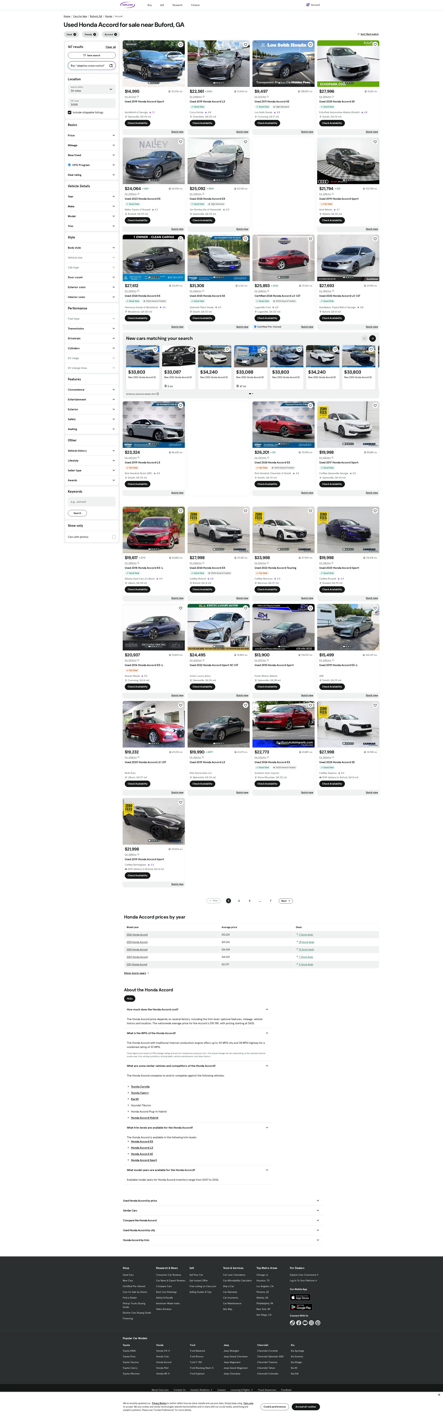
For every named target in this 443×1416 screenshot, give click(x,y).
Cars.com (248, 1403)
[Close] (439, 1395)
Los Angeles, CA (264, 1286)
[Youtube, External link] (305, 1322)
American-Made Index (168, 1303)
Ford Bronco (197, 1356)
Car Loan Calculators (234, 1274)
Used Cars (128, 1274)
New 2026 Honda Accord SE (142, 377)
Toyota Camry (140, 1092)
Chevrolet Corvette (267, 1350)
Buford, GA (96, 16)
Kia (292, 1345)
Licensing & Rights (240, 1389)
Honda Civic (162, 1356)
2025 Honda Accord (137, 942)
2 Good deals (305, 934)
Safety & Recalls (164, 1297)
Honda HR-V (163, 1373)
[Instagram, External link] (311, 1322)
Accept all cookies (306, 1406)
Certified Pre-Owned (134, 1286)
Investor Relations (200, 1389)
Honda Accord (163, 1362)
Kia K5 (135, 1099)
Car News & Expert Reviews (170, 1280)
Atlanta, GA (262, 1297)
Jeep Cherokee (232, 1373)
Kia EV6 (295, 1373)
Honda (108, 16)
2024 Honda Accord (137, 949)
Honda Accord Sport (144, 1160)
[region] (221, 1403)
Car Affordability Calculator (237, 1280)
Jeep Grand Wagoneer (236, 1367)
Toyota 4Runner (131, 1373)
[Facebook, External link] (298, 1322)
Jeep (226, 1345)
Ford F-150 (196, 1362)
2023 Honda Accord (137, 956)
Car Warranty (230, 1291)
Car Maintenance (232, 1303)
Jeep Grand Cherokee (236, 1356)
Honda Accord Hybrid (144, 1117)
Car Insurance (230, 1297)
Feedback (286, 1389)
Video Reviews (163, 1309)
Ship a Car (228, 1286)
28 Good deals (306, 942)
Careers (221, 1389)
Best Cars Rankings (166, 1291)
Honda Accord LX (142, 1147)
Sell (162, 5)
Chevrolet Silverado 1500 (270, 1356)
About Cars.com (160, 1389)
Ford (192, 1345)
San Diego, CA (263, 1314)
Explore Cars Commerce (303, 1274)
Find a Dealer (130, 1297)
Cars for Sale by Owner (135, 1291)
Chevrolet (262, 1345)
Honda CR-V (163, 1350)
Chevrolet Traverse (267, 1362)
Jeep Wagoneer (232, 1362)
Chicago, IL (262, 1274)
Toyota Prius (129, 1356)
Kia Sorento (297, 1356)
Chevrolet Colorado (267, 1373)
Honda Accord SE (142, 1154)
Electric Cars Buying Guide (137, 1312)
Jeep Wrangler (231, 1350)
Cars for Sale (80, 16)
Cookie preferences (275, 1406)
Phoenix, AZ (262, 1291)
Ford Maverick (197, 1350)
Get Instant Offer (198, 1280)
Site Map (227, 1309)
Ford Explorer (197, 1373)
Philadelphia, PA (264, 1303)
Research (178, 5)
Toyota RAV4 (129, 1350)
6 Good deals (305, 964)
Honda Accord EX (142, 1141)
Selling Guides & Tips (200, 1291)
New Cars (128, 1280)
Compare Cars (164, 1286)
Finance (195, 5)
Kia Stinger (296, 1362)
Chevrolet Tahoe (266, 1367)
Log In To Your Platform (302, 1280)
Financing (128, 1318)
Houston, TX (262, 1280)
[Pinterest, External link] (317, 1322)
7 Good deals (305, 956)
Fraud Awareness (267, 1389)
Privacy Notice (159, 1403)
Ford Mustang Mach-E (202, 1367)
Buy (150, 5)
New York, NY (263, 1309)
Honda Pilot (162, 1367)
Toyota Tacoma (131, 1362)
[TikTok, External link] (292, 1322)
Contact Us (180, 1389)
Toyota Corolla (140, 1086)
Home (67, 16)
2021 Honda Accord (137, 964)
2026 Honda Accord (137, 934)
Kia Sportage (297, 1350)
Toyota (126, 1345)
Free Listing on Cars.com (202, 1286)
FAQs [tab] (130, 998)
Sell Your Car (196, 1274)
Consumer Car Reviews (168, 1274)
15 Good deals (306, 949)
